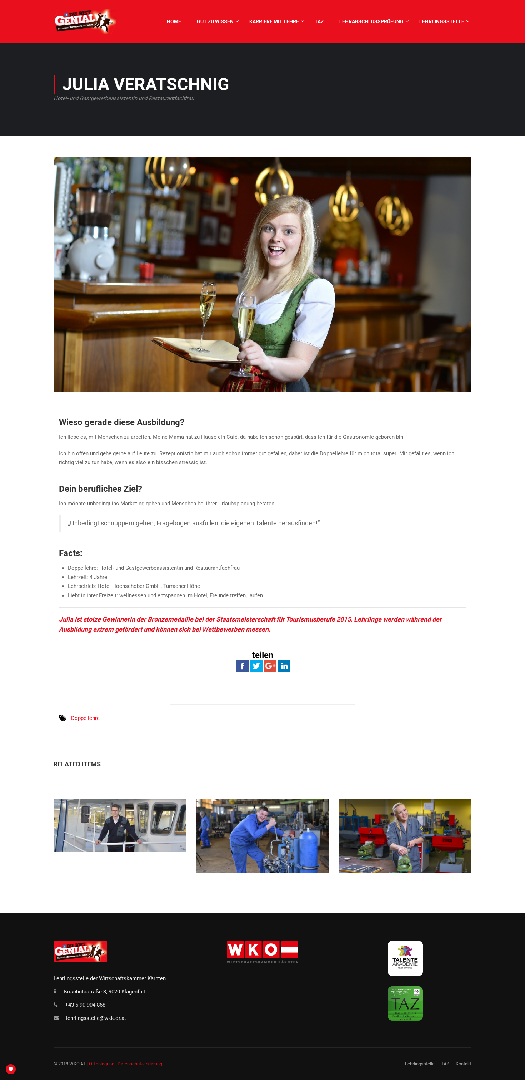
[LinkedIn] (284, 666)
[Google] (270, 666)
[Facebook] (242, 666)
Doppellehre (85, 718)
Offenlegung (101, 1063)
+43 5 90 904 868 (85, 1005)
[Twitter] (256, 666)
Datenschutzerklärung (140, 1063)
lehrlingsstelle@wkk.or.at (96, 1018)
